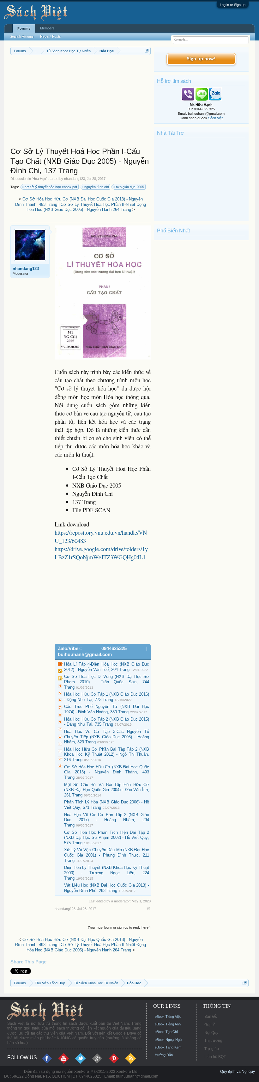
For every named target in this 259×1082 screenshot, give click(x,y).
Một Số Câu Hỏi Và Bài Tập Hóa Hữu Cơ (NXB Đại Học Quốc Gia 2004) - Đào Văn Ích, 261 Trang (106, 789)
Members (47, 28)
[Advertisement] (80, 102)
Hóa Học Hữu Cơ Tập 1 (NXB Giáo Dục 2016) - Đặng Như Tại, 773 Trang (106, 697)
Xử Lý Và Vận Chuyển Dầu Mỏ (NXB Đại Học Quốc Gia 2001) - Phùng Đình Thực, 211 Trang (106, 855)
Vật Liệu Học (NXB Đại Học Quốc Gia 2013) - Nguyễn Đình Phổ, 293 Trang (106, 888)
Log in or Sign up (232, 5)
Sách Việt (215, 118)
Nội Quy (211, 1032)
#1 (149, 909)
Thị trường (213, 1040)
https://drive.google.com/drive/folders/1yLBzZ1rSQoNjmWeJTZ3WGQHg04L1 (101, 553)
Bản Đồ (210, 1016)
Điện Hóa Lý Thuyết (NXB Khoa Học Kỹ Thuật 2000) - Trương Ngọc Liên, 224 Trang (106, 872)
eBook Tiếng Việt (168, 1016)
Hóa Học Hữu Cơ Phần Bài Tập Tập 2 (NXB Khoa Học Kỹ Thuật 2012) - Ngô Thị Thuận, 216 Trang (106, 754)
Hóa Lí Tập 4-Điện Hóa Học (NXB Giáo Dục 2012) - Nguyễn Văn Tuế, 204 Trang (106, 667)
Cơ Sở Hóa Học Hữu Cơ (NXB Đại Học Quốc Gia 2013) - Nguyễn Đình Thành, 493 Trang (106, 772)
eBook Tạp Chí (166, 1032)
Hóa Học (39, 179)
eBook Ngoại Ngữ (168, 1040)
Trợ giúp (211, 1049)
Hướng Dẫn (164, 1055)
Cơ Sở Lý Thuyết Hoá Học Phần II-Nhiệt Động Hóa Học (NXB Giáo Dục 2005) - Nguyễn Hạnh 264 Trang (86, 207)
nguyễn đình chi (96, 187)
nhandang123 (74, 179)
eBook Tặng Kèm (168, 1047)
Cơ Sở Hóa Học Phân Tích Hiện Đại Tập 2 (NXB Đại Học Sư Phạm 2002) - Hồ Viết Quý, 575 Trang (106, 837)
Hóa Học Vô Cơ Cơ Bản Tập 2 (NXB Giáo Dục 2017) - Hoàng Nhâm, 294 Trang (106, 819)
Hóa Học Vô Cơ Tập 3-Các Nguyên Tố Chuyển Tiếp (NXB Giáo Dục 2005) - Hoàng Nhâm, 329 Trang (106, 736)
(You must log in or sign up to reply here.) (119, 927)
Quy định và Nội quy (237, 1071)
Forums (23, 28)
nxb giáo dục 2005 (130, 187)
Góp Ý (209, 1025)
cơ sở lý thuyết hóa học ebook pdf (51, 187)
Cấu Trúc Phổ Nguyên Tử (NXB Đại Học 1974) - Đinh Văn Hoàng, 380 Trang (106, 709)
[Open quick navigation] (147, 51)
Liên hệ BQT (215, 1056)
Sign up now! (201, 59)
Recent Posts (50, 36)
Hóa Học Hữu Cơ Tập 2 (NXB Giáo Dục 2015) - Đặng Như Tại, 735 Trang (106, 722)
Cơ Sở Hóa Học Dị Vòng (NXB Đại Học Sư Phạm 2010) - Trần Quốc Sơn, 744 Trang (106, 681)
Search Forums (22, 36)
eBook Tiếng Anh (168, 1024)
